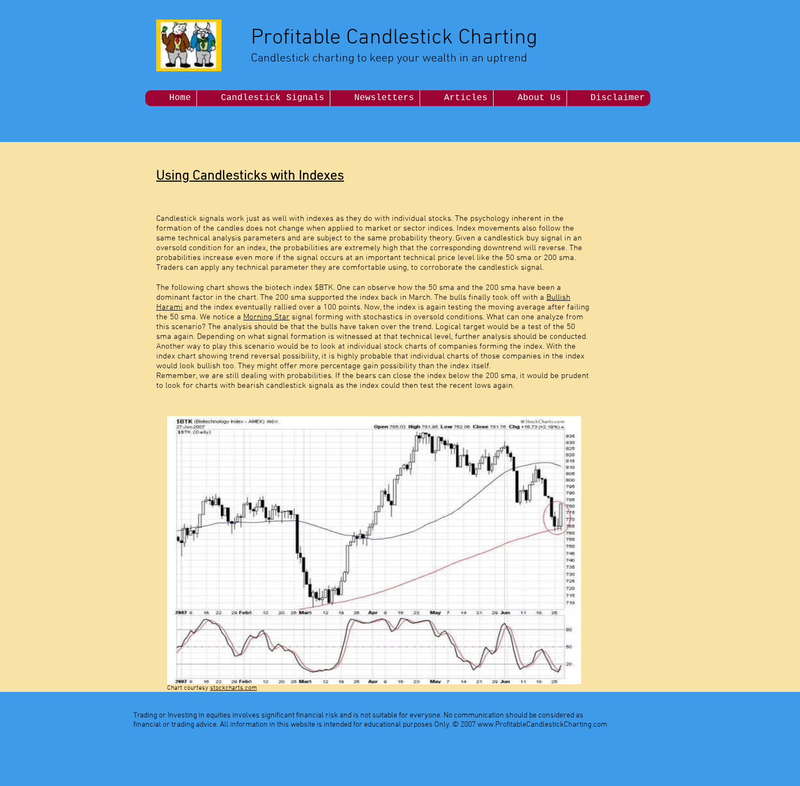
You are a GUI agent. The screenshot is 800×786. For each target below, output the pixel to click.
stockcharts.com (233, 688)
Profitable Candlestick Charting (394, 38)
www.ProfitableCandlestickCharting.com (542, 724)
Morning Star (266, 317)
